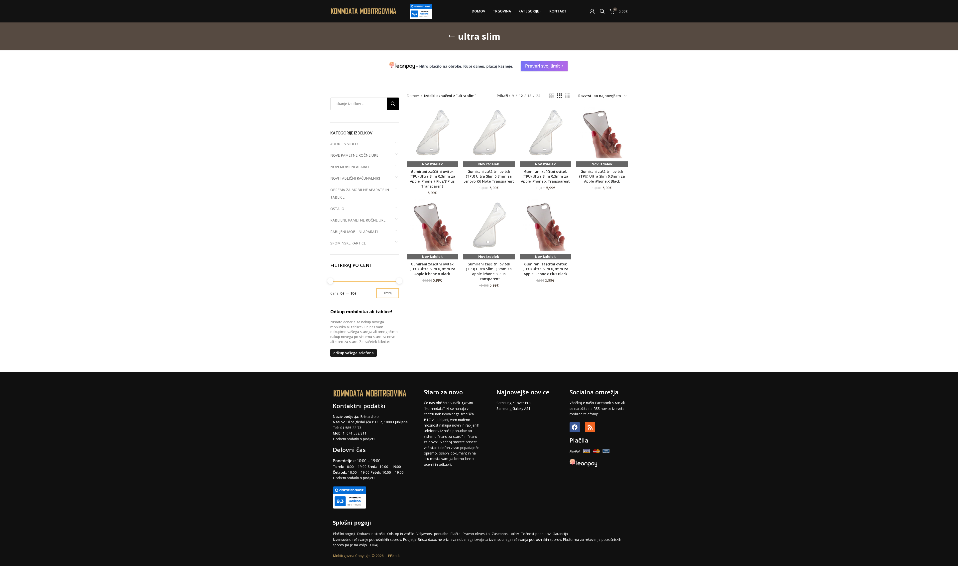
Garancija (560, 533)
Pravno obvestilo (476, 533)
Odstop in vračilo (400, 533)
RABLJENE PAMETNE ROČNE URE (357, 220)
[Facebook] (575, 427)
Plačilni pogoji (344, 533)
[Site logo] (363, 10)
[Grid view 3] (559, 96)
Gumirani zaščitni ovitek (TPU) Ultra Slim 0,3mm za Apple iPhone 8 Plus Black (545, 269)
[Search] (602, 11)
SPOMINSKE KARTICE (348, 243)
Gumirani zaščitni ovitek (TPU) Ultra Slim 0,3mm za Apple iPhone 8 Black (432, 269)
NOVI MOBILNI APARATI (350, 166)
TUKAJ (373, 545)
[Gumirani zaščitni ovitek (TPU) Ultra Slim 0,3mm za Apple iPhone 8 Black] (432, 225)
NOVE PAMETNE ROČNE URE (354, 155)
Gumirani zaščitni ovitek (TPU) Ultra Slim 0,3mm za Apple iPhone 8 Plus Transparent (489, 271)
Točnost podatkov (536, 533)
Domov (413, 95)
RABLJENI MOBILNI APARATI (354, 231)
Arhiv (515, 533)
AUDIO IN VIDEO (344, 143)
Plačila (455, 533)
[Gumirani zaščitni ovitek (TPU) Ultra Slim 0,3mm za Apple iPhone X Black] (602, 132)
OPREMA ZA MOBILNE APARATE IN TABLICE (359, 193)
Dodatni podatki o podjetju (354, 439)
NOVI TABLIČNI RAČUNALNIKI (355, 178)
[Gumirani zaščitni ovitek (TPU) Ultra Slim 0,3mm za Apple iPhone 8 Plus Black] (545, 225)
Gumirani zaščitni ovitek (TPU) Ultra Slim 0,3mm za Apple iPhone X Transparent (545, 176)
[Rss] (590, 427)
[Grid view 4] (567, 96)
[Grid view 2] (551, 96)
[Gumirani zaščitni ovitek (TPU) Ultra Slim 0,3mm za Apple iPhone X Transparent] (545, 132)
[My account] (592, 11)
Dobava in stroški (371, 533)
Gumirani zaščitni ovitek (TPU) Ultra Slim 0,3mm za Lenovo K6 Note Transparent (489, 176)
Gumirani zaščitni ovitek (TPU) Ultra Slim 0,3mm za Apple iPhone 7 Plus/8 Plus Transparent (432, 179)
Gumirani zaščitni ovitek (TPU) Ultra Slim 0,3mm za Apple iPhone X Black (602, 176)
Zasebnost (500, 533)
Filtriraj (387, 293)
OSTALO (337, 208)
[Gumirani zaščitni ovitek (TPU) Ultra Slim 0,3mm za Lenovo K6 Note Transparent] (489, 132)
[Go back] (451, 36)
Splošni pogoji (352, 522)
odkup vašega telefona (353, 352)
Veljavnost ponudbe (432, 533)
